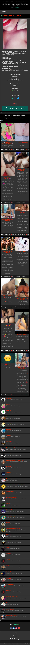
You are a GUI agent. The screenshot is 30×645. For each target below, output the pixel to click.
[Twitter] (17, 98)
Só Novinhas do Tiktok (22, 170)
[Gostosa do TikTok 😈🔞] (8, 164)
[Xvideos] (22, 207)
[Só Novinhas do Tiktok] (22, 160)
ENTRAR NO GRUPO (15, 108)
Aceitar (12, 7)
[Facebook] (15, 98)
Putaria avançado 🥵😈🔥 (7, 324)
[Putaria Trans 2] (22, 321)
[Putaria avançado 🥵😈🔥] (8, 316)
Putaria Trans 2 (22, 334)
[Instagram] (16, 628)
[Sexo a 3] (8, 358)
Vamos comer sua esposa (7, 220)
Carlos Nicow (16, 643)
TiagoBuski (27, 643)
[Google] (19, 628)
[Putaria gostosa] (22, 132)
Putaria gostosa (22, 142)
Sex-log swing (22, 251)
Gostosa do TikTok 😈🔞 (7, 177)
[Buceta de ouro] (8, 286)
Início (15, 633)
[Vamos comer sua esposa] (8, 211)
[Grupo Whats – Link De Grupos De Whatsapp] (15, 624)
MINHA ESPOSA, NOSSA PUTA (22, 368)
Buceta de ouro (8, 295)
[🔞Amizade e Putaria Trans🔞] (8, 132)
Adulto (5, 113)
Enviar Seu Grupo (15, 639)
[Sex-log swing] (22, 244)
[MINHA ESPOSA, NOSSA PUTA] (22, 360)
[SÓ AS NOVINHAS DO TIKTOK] (22, 287)
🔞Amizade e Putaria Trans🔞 (7, 143)
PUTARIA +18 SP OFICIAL (7, 252)
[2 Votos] (12, 90)
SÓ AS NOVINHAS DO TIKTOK (22, 299)
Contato (15, 636)
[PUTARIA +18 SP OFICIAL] (8, 243)
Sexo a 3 (7, 364)
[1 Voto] (10, 90)
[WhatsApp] (12, 98)
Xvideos (22, 212)
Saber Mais (17, 7)
